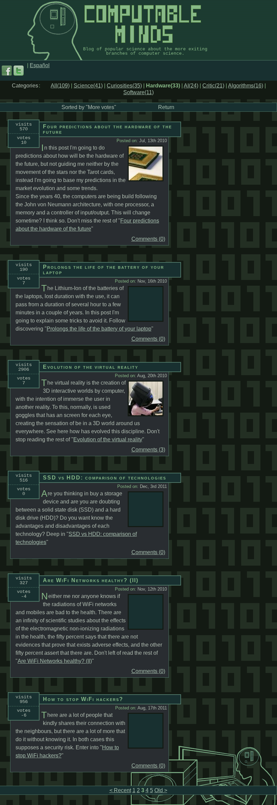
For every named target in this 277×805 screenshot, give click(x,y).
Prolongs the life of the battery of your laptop (103, 269)
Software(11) (138, 92)
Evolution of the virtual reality (90, 367)
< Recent (120, 790)
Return (166, 107)
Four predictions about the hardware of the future (107, 129)
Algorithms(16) (245, 85)
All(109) (60, 85)
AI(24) (191, 85)
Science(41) (88, 85)
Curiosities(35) (124, 85)
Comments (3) (148, 449)
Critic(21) (213, 85)
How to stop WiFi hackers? (83, 699)
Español (40, 65)
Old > (160, 790)
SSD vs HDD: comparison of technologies (104, 478)
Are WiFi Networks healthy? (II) (90, 580)
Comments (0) (148, 239)
